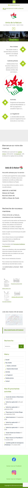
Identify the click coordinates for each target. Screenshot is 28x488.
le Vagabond (17, 154)
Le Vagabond (14, 38)
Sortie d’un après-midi (11, 402)
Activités (13, 99)
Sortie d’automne (10, 417)
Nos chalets (14, 46)
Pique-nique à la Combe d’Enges (14, 412)
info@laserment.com (15, 5)
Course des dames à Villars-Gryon (14, 397)
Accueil (7, 359)
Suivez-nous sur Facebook (13, 466)
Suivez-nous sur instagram (14, 479)
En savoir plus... (14, 39)
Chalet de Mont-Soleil (12, 369)
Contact (7, 381)
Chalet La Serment (11, 366)
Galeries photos (12, 61)
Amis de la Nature (13, 22)
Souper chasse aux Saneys (13, 432)
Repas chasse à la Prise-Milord (14, 437)
